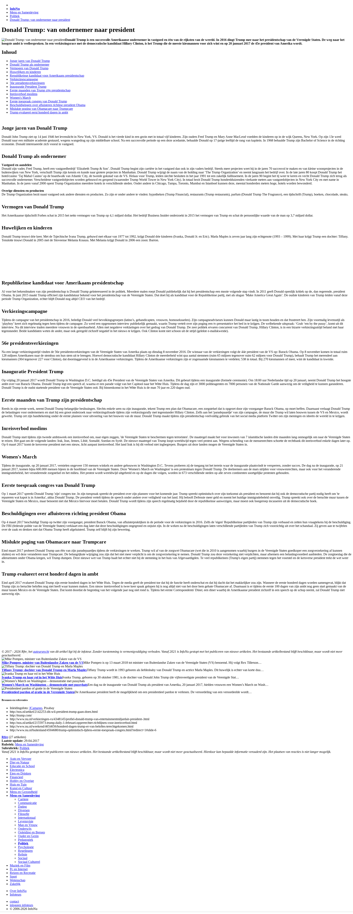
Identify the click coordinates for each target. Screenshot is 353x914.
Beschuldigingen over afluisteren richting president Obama (47, 105)
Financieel (16, 777)
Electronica (17, 769)
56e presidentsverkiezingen (27, 83)
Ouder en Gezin (28, 836)
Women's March (20, 97)
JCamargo (35, 708)
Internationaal (27, 817)
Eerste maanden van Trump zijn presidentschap (40, 90)
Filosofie (23, 814)
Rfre (5, 737)
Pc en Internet (19, 869)
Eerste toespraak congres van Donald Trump (38, 101)
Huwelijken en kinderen (25, 72)
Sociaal (22, 858)
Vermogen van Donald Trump (29, 68)
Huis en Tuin (18, 784)
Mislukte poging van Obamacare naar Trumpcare (41, 108)
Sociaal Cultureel (29, 861)
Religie (22, 854)
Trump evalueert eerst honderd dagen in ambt (39, 112)
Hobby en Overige (22, 781)
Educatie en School (22, 766)
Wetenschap (17, 880)
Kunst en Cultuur (21, 788)
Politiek (15, 16)
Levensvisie (25, 821)
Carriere (23, 799)
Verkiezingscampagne (24, 79)
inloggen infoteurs (21, 905)
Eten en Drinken (20, 773)
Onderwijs (24, 828)
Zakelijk (15, 884)
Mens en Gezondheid (23, 792)
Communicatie (27, 803)
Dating (22, 806)
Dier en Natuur (19, 762)
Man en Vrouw (28, 825)
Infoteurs (15, 894)
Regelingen (25, 850)
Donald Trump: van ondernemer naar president (40, 19)
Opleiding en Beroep (31, 832)
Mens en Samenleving (24, 12)
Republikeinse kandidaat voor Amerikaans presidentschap (47, 75)
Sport (13, 876)
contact (14, 901)
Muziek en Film (20, 865)
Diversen (24, 810)
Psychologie (26, 847)
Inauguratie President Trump (28, 86)
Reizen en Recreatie (23, 873)
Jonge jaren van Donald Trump (30, 61)
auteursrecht (41, 651)
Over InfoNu (18, 891)
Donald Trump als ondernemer (29, 64)
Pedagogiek (25, 839)
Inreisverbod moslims (23, 94)
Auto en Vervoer (20, 758)
